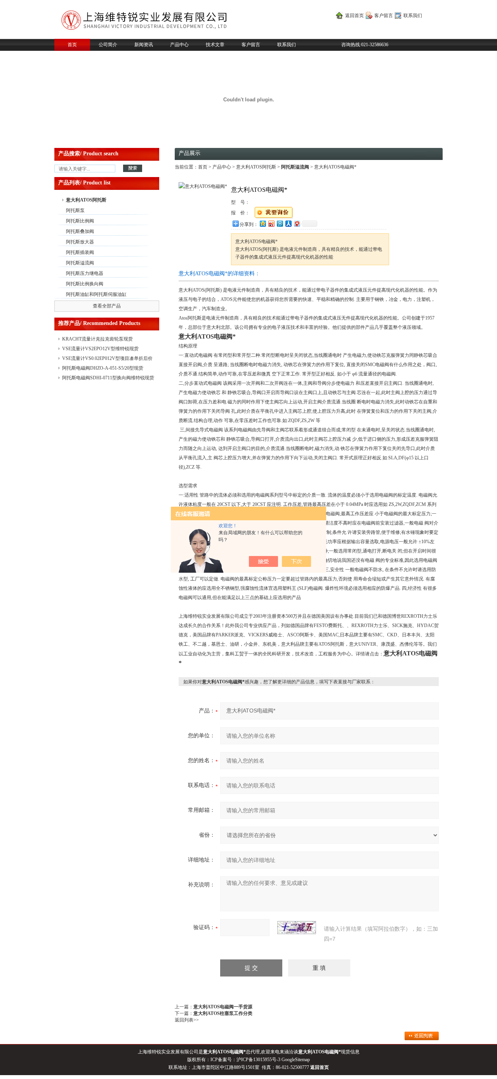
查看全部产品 (107, 306)
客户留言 (383, 15)
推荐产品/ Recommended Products (99, 323)
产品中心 (179, 44)
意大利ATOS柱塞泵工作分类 (222, 1013)
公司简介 (108, 44)
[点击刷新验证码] (296, 927)
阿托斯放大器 (80, 242)
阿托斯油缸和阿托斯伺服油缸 (96, 294)
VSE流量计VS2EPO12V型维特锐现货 (100, 348)
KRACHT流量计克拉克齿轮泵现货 (97, 339)
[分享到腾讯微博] (279, 223)
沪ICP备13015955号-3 (258, 1059)
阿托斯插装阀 (80, 252)
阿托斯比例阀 (80, 221)
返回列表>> (187, 1020)
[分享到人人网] (288, 223)
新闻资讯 (143, 44)
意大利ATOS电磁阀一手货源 (222, 1006)
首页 (72, 44)
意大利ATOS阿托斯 (86, 200)
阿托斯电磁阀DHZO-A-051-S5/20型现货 (102, 368)
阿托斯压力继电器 (84, 273)
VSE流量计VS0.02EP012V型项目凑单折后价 (107, 358)
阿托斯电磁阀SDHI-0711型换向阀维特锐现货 (108, 378)
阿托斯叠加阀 (80, 231)
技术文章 (215, 44)
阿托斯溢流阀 (80, 263)
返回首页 (354, 15)
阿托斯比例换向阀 (84, 284)
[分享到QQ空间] (262, 223)
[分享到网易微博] (296, 223)
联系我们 (412, 15)
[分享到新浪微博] (271, 223)
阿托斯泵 (75, 210)
